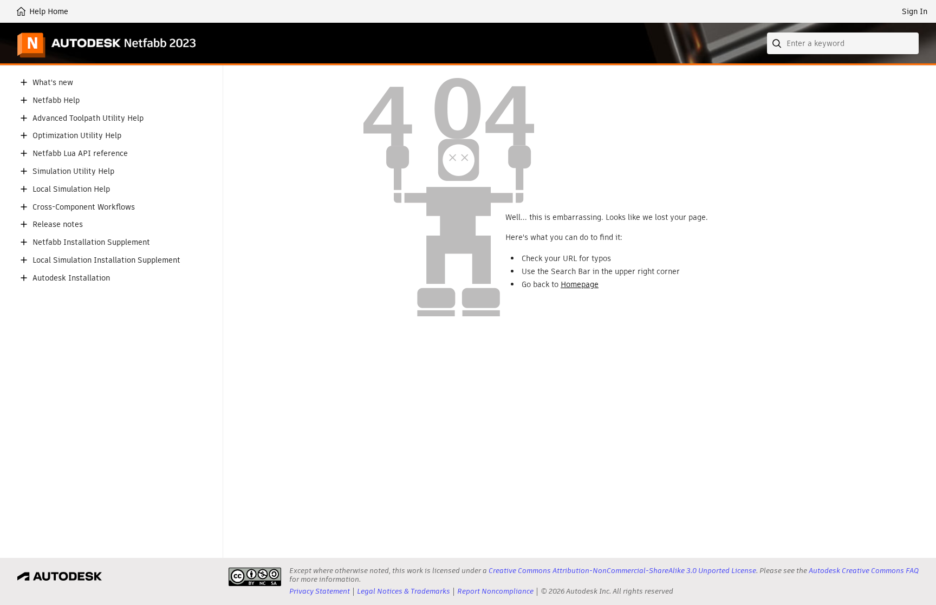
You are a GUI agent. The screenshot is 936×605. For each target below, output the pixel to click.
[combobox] (843, 43)
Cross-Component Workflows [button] (83, 207)
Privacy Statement (319, 591)
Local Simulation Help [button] (71, 189)
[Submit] (778, 43)
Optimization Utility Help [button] (76, 135)
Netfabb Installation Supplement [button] (91, 242)
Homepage (580, 284)
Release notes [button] (57, 224)
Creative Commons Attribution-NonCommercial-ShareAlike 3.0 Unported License (622, 570)
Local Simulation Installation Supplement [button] (106, 260)
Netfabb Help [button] (56, 100)
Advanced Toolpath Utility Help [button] (88, 118)
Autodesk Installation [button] (71, 278)
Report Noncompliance (495, 591)
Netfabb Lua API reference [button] (80, 153)
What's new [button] (52, 82)
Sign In (914, 11)
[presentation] (255, 577)
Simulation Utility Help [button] (73, 171)
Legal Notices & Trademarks (403, 591)
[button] (23, 82)
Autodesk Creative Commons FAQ (864, 570)
